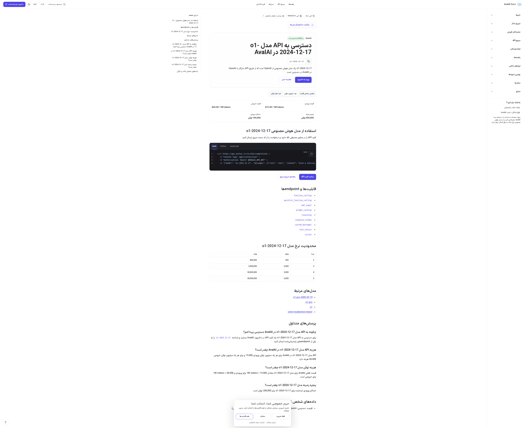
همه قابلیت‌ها (244, 416)
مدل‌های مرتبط (192, 35)
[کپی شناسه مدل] (308, 61)
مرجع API (281, 4)
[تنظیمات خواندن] (5, 422)
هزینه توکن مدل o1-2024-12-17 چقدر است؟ (184, 59)
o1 (311, 307)
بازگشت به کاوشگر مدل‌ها (300, 24)
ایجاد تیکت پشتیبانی (512, 107)
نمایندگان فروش (513, 32)
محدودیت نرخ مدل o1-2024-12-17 (184, 31)
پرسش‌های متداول (191, 40)
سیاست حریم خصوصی (257, 422)
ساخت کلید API (307, 176)
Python (223, 146)
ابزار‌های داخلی (514, 66)
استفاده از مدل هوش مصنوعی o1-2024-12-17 (185, 22)
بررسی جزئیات (271, 422)
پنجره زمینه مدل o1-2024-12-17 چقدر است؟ (184, 66)
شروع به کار (516, 23)
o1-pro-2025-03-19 (302, 297)
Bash (214, 146)
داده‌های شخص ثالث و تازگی (187, 71)
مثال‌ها (517, 83)
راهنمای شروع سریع (287, 176)
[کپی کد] (312, 154)
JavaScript (234, 146)
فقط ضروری (280, 416)
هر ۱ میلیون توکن (290, 93)
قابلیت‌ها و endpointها (189, 27)
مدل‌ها (271, 4)
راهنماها (291, 4)
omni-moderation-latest (300, 312)
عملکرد (262, 416)
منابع (518, 91)
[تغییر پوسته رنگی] (29, 4)
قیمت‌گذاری (260, 4)
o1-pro (308, 302)
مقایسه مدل (286, 79)
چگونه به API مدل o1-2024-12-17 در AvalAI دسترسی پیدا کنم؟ (184, 45)
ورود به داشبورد (303, 79)
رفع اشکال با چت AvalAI (510, 112)
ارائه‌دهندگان (515, 49)
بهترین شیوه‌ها (514, 74)
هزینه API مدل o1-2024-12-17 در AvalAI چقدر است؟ (183, 52)
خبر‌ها (518, 15)
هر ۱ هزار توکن (276, 93)
